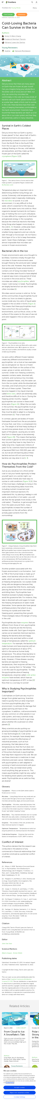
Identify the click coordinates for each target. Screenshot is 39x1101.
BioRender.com (7, 185)
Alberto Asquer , (7, 953)
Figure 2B (11, 437)
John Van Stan (7, 943)
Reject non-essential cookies (19, 1092)
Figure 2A (15, 404)
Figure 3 (26, 481)
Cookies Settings (19, 1097)
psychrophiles (23, 281)
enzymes (24, 623)
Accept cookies (19, 1087)
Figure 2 (31, 304)
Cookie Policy (10, 1082)
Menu (35, 8)
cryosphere (6, 156)
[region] (19, 1084)
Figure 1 (15, 156)
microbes (8, 201)
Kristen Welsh (17, 953)
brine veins (11, 394)
